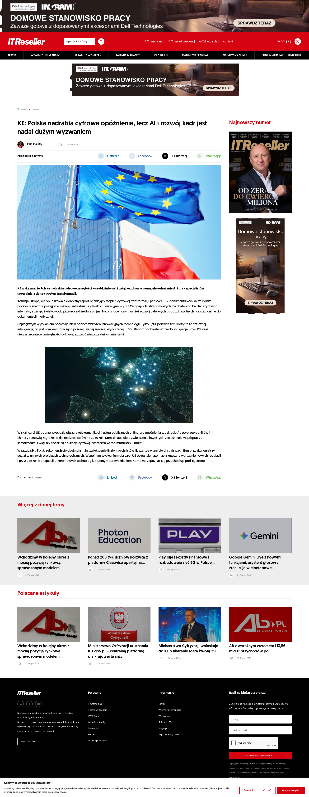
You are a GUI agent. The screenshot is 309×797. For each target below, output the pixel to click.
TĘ (193, 461)
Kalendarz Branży (96, 722)
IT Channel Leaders (97, 710)
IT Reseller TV (165, 722)
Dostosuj (248, 790)
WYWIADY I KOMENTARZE (46, 55)
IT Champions (95, 704)
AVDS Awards (94, 716)
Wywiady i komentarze (170, 710)
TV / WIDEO (161, 55)
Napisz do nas (28, 741)
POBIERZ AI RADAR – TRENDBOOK (281, 55)
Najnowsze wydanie (169, 734)
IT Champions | (154, 41)
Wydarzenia (164, 716)
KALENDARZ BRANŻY (128, 55)
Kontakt (228, 41)
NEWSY (12, 55)
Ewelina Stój (34, 144)
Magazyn (163, 728)
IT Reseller (22, 109)
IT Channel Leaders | (181, 41)
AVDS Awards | (209, 41)
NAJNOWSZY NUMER (235, 55)
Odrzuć (267, 790)
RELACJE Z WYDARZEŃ (88, 55)
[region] (154, 787)
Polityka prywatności (98, 741)
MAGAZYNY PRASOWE (195, 55)
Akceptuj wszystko (290, 790)
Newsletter (93, 728)
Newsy (36, 109)
